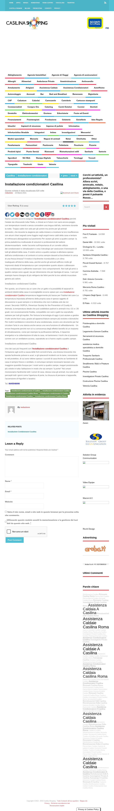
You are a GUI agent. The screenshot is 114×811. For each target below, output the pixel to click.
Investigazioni (68, 132)
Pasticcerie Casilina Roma (97, 770)
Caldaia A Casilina (95, 730)
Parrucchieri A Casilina (90, 689)
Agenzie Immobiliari (36, 75)
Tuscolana (60, 2)
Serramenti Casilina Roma (97, 734)
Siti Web (26, 158)
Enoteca (47, 113)
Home (11, 2)
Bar (42, 94)
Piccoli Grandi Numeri (92, 263)
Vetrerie (52, 164)
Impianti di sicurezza (31, 126)
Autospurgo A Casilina (98, 778)
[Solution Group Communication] (96, 451)
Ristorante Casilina (100, 600)
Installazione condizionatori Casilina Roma (51, 396)
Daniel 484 (87, 242)
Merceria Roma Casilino (93, 287)
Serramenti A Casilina (94, 699)
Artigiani (30, 88)
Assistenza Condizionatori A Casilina (95, 773)
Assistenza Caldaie (48, 88)
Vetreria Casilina (90, 386)
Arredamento (14, 88)
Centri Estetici (65, 107)
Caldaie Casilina (88, 786)
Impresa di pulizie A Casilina (92, 711)
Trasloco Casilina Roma (97, 750)
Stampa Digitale (43, 158)
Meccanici (86, 132)
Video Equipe (89, 482)
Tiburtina (71, 2)
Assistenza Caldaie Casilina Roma (96, 622)
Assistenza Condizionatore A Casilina (94, 708)
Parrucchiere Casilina (90, 746)
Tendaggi (78, 158)
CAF (10, 100)
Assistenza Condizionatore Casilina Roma (94, 728)
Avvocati (31, 94)
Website (9, 502)
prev (65, 175)
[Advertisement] (72, 48)
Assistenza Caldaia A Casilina (95, 609)
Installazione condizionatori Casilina (52, 219)
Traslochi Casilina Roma (91, 695)
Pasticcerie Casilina (89, 707)
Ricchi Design (89, 529)
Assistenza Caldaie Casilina (92, 762)
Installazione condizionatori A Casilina (54, 393)
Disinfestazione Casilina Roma (93, 687)
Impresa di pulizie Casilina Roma (94, 705)
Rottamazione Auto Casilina (98, 636)
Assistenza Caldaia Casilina (92, 717)
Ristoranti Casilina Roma (93, 685)
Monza (25, 2)
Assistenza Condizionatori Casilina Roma (94, 665)
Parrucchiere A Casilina (90, 598)
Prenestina (37, 8)
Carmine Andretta (90, 271)
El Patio (86, 303)
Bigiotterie (93, 94)
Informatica (74, 126)
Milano (27, 8)
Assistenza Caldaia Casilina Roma (95, 672)
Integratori (39, 132)
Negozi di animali (52, 139)
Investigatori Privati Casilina (92, 752)
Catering (49, 107)
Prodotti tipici (14, 151)
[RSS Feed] (105, 3)
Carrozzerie (50, 100)
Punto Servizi (32, 151)
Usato (40, 164)
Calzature (22, 100)
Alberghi (12, 81)
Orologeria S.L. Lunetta (93, 247)
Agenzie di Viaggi (60, 75)
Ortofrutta (81, 139)
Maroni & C (88, 498)
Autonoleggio (14, 94)
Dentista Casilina (95, 660)
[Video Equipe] (96, 463)
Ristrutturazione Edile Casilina (95, 703)
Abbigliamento (15, 75)
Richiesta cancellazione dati (60, 803)
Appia (18, 2)
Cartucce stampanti (85, 100)
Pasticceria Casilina (99, 632)
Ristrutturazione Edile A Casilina (96, 744)
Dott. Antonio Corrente (92, 279)
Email (7, 491)
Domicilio (12, 113)
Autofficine (99, 88)
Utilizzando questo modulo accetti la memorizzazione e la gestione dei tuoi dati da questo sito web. (42, 521)
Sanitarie (89, 151)
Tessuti (91, 158)
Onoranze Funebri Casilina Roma (94, 780)
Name (7, 481)
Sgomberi (12, 158)
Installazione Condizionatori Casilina (22, 432)
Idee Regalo (97, 120)
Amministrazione (68, 81)
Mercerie (34, 139)
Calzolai (36, 100)
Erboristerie (62, 113)
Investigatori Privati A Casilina (92, 634)
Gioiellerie (81, 120)
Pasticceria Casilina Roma (92, 679)
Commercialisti (15, 107)
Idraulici (11, 126)
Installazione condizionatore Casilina (56, 390)
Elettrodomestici (30, 113)
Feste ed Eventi (81, 113)
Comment (9, 455)
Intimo (53, 132)
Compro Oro (33, 107)
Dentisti (93, 107)
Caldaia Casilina (94, 656)
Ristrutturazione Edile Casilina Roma (94, 725)
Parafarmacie (14, 145)
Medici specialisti (16, 139)
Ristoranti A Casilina (91, 782)
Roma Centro (48, 2)
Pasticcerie (48, 145)
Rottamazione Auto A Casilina (92, 662)
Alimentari (26, 81)
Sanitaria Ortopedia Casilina (95, 255)
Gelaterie (66, 120)
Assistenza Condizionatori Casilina (93, 682)
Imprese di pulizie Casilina (91, 630)
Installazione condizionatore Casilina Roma (22, 393)
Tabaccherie (62, 158)
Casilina (10, 175)
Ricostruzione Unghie (57, 805)
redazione (9, 193)
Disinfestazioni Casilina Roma (93, 742)
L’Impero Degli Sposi (92, 295)
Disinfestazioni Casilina (90, 594)
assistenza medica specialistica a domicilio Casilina (93, 347)
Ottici (94, 139)
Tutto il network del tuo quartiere (68, 801)
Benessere (78, 94)
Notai (68, 139)
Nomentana (35, 2)
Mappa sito (83, 801)
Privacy (57, 8)
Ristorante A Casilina (91, 740)
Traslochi (27, 164)
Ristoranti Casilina (96, 693)
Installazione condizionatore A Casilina (26, 390)
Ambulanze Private (45, 81)
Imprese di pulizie (54, 126)
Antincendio (87, 81)
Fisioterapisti (33, 120)
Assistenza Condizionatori (75, 88)
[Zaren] (96, 420)
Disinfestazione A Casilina (91, 732)
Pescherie (78, 145)
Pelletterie (63, 145)
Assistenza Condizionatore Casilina (94, 639)
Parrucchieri (31, 145)
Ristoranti (49, 151)
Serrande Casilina (102, 736)
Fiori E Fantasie (90, 234)
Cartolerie (66, 100)
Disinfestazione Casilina (97, 784)
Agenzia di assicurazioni (85, 75)
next (73, 175)
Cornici (81, 107)
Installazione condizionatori (32, 175)
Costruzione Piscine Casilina (95, 381)
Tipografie (13, 164)
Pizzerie (92, 145)
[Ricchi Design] (96, 503)
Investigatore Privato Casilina (95, 376)
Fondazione (50, 120)
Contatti (48, 8)
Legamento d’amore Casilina (95, 331)
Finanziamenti (14, 120)
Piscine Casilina (90, 372)
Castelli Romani (15, 8)
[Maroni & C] (96, 487)
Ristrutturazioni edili (69, 151)
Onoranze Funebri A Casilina (92, 738)
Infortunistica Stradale (18, 132)
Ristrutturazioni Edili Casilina (94, 701)
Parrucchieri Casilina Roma (92, 754)
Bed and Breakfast (58, 94)
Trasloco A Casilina (89, 736)
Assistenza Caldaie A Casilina (92, 648)
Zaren (85, 423)
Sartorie (102, 151)
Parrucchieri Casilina (102, 596)
